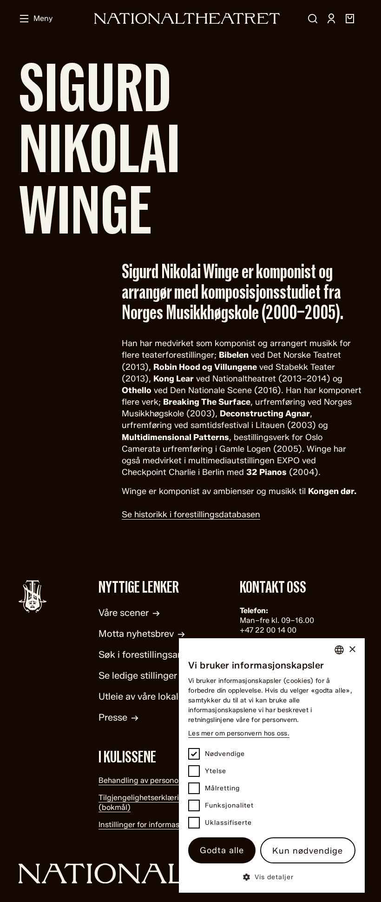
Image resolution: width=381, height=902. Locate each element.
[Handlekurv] (349, 18)
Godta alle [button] (222, 850)
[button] (271, 876)
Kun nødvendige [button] (307, 851)
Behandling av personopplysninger (159, 780)
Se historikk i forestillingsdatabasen (191, 514)
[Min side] (331, 18)
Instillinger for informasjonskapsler (159, 824)
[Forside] (187, 18)
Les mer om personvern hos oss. (238, 733)
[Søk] (312, 18)
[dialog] (272, 765)
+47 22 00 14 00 (268, 630)
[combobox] (339, 650)
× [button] (351, 649)
